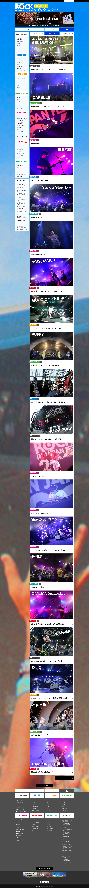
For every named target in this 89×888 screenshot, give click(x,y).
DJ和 (18, 134)
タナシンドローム (20, 120)
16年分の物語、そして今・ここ (42, 735)
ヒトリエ (18, 89)
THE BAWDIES (19, 66)
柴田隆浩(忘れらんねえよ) (22, 118)
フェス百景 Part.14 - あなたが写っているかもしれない (22, 209)
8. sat (22, 29)
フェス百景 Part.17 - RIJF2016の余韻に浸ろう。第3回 (22, 194)
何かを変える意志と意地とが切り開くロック (46, 291)
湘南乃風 (18, 45)
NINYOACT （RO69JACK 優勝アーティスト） (22, 137)
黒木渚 (18, 129)
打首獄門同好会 (20, 131)
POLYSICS (19, 103)
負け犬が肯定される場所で (40, 180)
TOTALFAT (19, 68)
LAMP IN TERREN (20, 149)
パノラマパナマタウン (21, 174)
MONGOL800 (19, 47)
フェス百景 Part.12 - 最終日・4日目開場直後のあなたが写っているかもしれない (22, 226)
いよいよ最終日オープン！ (22, 229)
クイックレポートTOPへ (45, 868)
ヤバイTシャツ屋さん (21, 153)
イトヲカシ (19, 157)
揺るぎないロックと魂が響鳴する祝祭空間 (46, 439)
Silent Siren (19, 104)
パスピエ (18, 62)
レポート (52, 33)
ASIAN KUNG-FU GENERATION (20, 39)
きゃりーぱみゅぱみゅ (21, 50)
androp (18, 64)
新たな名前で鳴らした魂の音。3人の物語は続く (47, 624)
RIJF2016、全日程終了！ (21, 206)
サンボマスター (20, 60)
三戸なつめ (19, 151)
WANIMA (18, 43)
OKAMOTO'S (19, 106)
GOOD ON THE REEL (21, 78)
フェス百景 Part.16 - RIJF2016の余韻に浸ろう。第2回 (22, 199)
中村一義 (18, 101)
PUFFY (18, 99)
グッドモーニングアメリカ (22, 70)
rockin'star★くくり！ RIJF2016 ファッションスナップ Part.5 (22, 222)
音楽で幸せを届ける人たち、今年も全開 (45, 365)
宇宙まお (18, 133)
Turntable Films (20, 155)
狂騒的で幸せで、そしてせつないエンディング (47, 106)
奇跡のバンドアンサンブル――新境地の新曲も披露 (49, 698)
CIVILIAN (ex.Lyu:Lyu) (21, 147)
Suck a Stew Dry (20, 165)
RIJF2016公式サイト (68, 0)
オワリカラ (19, 172)
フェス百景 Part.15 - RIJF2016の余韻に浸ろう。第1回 (22, 203)
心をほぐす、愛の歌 (38, 587)
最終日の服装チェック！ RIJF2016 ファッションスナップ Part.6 (22, 217)
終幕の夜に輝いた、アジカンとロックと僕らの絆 (48, 69)
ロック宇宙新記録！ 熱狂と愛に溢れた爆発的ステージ (50, 402)
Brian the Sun (19, 170)
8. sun (37, 29)
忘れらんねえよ (20, 108)
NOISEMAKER (19, 146)
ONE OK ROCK (20, 41)
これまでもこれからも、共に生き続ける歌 (46, 328)
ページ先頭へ (45, 785)
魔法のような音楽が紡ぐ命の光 (42, 772)
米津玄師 (18, 58)
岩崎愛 (18, 167)
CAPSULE (19, 97)
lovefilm (18, 169)
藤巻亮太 (18, 81)
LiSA (18, 83)
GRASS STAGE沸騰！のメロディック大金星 (46, 661)
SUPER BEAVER (20, 127)
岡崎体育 (18, 87)
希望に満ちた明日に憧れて (40, 217)
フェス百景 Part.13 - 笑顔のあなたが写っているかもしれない (22, 213)
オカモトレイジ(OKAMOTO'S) (20, 123)
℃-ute (18, 85)
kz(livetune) (19, 116)
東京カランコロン (20, 125)
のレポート (37, 33)
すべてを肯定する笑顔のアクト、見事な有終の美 (48, 550)
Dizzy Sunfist (19, 176)
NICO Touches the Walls (21, 49)
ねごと (18, 80)
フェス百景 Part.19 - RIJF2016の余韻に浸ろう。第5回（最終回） (22, 186)
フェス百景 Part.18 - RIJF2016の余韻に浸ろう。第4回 (22, 190)
